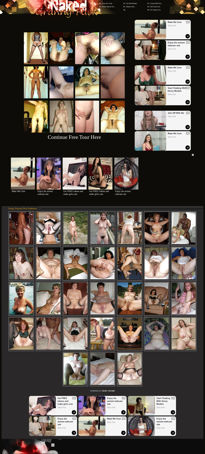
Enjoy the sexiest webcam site (176, 44)
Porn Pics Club (107, 3)
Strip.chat (172, 25)
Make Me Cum (175, 22)
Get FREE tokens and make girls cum (73, 192)
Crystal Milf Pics (155, 3)
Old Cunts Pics (155, 7)
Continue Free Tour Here (74, 137)
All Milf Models (131, 3)
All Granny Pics (155, 10)
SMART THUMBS (108, 391)
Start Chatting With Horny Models (177, 89)
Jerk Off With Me (176, 113)
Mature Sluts (130, 7)
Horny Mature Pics (108, 7)
